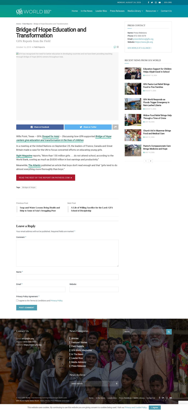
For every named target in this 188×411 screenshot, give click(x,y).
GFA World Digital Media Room (27, 401)
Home (75, 10)
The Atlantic (34, 165)
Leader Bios (101, 10)
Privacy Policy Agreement (28, 296)
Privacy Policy (56, 300)
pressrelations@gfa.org (143, 39)
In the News (86, 10)
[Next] (151, 161)
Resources (151, 10)
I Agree (155, 407)
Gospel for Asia (51, 136)
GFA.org (168, 2)
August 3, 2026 (150, 91)
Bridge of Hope (103, 136)
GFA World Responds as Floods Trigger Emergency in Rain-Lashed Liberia (156, 102)
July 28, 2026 (149, 122)
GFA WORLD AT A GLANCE (139, 48)
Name (19, 272)
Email (19, 284)
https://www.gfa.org (144, 42)
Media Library (134, 10)
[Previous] (146, 161)
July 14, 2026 (149, 152)
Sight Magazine (24, 155)
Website (73, 284)
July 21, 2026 (149, 137)
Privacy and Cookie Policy (135, 407)
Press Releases (117, 10)
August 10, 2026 (151, 75)
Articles (74, 338)
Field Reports (27, 24)
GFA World (26, 398)
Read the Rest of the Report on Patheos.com (44, 178)
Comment (21, 237)
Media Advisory (78, 362)
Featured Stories (79, 342)
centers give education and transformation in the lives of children (49, 140)
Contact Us (166, 10)
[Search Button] (169, 332)
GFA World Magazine (81, 350)
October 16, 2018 (23, 47)
